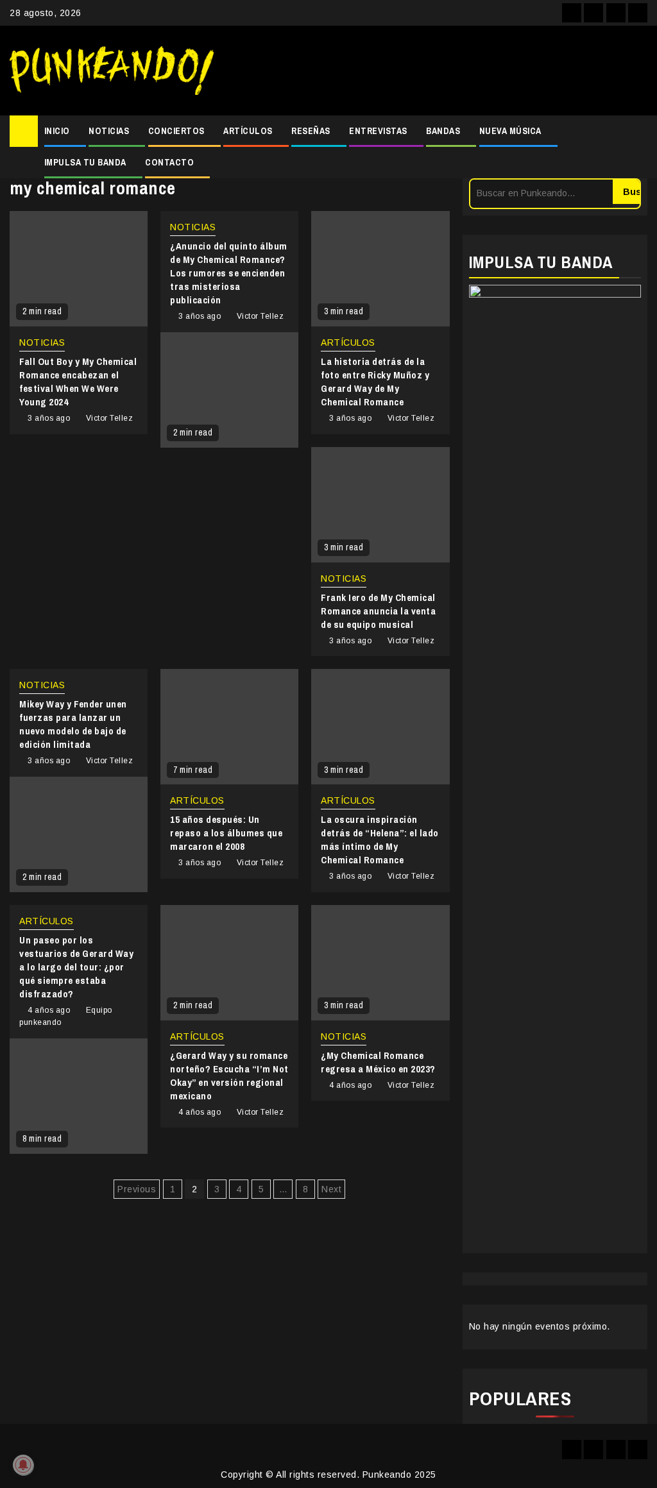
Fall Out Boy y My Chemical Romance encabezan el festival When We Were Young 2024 (78, 382)
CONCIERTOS (176, 131)
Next (331, 1189)
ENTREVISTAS (378, 131)
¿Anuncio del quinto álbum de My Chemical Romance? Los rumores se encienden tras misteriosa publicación (228, 273)
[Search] (638, 147)
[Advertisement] (436, 70)
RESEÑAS (310, 131)
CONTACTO (169, 162)
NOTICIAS (109, 131)
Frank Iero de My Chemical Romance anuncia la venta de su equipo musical (378, 611)
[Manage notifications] (23, 1465)
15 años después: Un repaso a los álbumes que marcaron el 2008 (226, 833)
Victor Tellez (109, 418)
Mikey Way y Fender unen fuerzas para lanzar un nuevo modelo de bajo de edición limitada (73, 724)
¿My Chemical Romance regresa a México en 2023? (378, 1062)
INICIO (57, 131)
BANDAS (443, 131)
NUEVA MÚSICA (510, 131)
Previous (136, 1189)
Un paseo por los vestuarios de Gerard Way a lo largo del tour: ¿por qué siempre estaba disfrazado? (76, 967)
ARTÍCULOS (248, 131)
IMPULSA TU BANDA (85, 162)
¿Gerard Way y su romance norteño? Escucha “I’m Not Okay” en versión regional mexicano (229, 1076)
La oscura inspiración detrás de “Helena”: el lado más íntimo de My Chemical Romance (380, 840)
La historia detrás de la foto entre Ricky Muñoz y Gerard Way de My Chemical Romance (375, 382)
